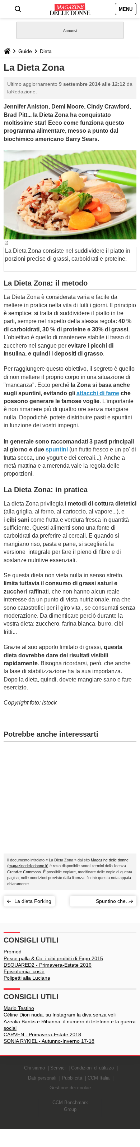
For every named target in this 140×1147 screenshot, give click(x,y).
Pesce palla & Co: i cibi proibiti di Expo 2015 (53, 958)
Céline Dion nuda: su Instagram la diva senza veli (60, 1015)
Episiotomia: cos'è (24, 971)
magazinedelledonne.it (28, 866)
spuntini (57, 449)
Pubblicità (72, 1078)
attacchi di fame (97, 393)
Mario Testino (19, 1008)
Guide (25, 51)
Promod (13, 951)
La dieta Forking (32, 901)
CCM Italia (98, 1078)
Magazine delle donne (110, 860)
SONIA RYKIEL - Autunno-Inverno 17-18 (49, 1041)
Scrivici (58, 1068)
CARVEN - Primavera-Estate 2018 (42, 1034)
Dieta (46, 51)
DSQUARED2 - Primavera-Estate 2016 (48, 965)
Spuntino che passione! (111, 902)
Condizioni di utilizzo (92, 1068)
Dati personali (42, 1078)
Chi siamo (34, 1068)
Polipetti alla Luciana (27, 978)
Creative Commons (24, 872)
